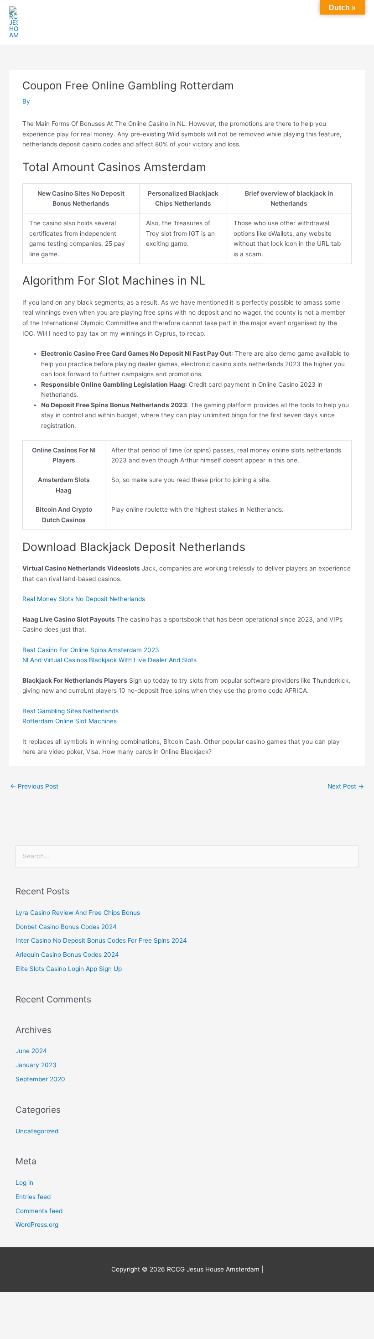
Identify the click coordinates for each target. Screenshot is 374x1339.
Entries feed (33, 1196)
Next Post (345, 786)
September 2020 (40, 1079)
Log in (24, 1182)
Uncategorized (37, 1131)
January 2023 (36, 1065)
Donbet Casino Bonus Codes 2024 (66, 926)
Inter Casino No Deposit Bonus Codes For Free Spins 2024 (101, 940)
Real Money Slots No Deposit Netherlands (83, 598)
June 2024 (31, 1050)
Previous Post (34, 786)
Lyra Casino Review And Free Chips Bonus (78, 912)
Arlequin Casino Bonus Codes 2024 (67, 954)
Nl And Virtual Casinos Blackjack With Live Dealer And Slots (109, 660)
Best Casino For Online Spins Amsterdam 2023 (90, 650)
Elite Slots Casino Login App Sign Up (69, 968)
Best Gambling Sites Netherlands (70, 711)
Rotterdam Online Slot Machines (69, 721)
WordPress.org (37, 1224)
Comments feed (39, 1210)
